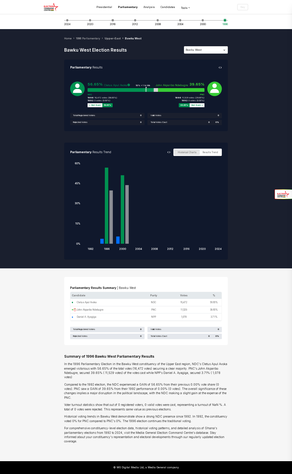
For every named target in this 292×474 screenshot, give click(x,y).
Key (242, 7)
